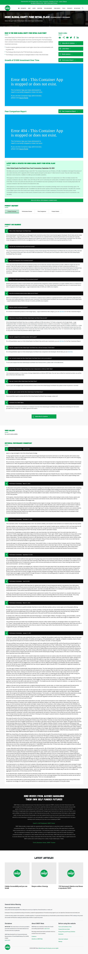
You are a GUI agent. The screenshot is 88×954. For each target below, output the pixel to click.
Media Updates (66, 54)
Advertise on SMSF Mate (37, 938)
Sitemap (60, 941)
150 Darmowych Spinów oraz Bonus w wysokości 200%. (70, 887)
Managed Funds (12, 21)
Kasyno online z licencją (40, 886)
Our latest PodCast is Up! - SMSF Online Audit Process (44, 3)
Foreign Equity (20, 21)
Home (19, 8)
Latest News (65, 48)
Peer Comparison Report (69, 111)
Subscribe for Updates (68, 43)
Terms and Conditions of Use (65, 926)
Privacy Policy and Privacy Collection (66, 931)
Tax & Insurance (48, 8)
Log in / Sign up (63, 1)
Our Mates (23, 8)
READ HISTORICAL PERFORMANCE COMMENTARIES (44, 200)
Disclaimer (60, 934)
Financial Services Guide (64, 929)
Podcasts (69, 8)
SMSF (29, 8)
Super (33, 8)
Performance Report (68, 60)
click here (61, 311)
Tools (63, 8)
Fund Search (57, 8)
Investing (39, 8)
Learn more (7, 940)
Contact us (34, 936)
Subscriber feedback (63, 939)
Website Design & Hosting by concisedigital (48, 948)
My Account (77, 8)
